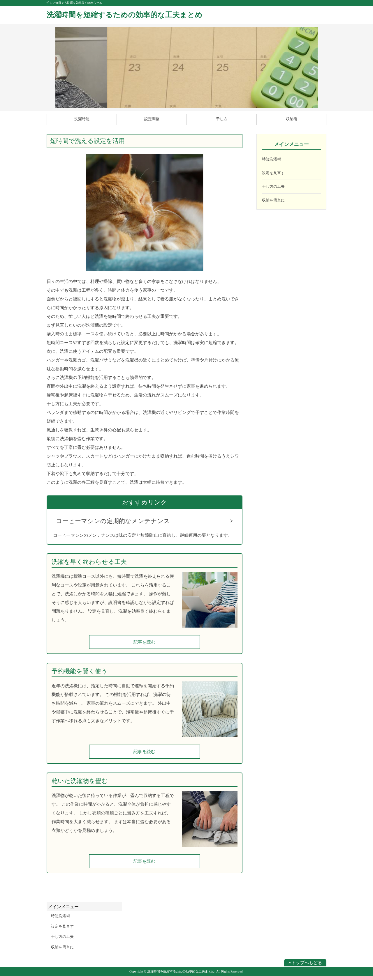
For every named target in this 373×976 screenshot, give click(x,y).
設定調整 (151, 119)
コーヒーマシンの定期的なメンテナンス (113, 521)
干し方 (221, 119)
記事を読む (144, 642)
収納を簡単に (273, 200)
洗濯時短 (81, 119)
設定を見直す (273, 173)
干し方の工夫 (273, 186)
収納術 (291, 119)
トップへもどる (306, 962)
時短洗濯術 (271, 159)
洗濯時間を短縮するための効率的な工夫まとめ (125, 15)
